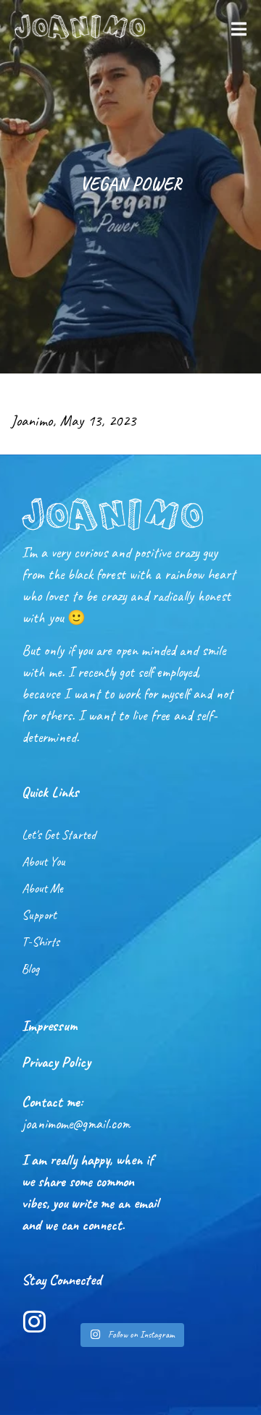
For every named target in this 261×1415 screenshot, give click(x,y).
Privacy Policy (56, 1061)
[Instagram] (34, 1321)
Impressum (49, 1025)
